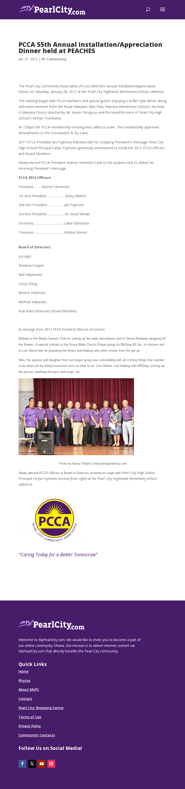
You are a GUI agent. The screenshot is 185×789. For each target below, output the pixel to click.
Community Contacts (37, 735)
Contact (25, 698)
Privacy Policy (30, 726)
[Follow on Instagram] (51, 764)
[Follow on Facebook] (22, 764)
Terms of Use (30, 717)
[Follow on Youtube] (42, 764)
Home (23, 671)
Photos (24, 680)
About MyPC (29, 689)
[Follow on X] (32, 764)
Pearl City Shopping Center (41, 707)
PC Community (54, 59)
